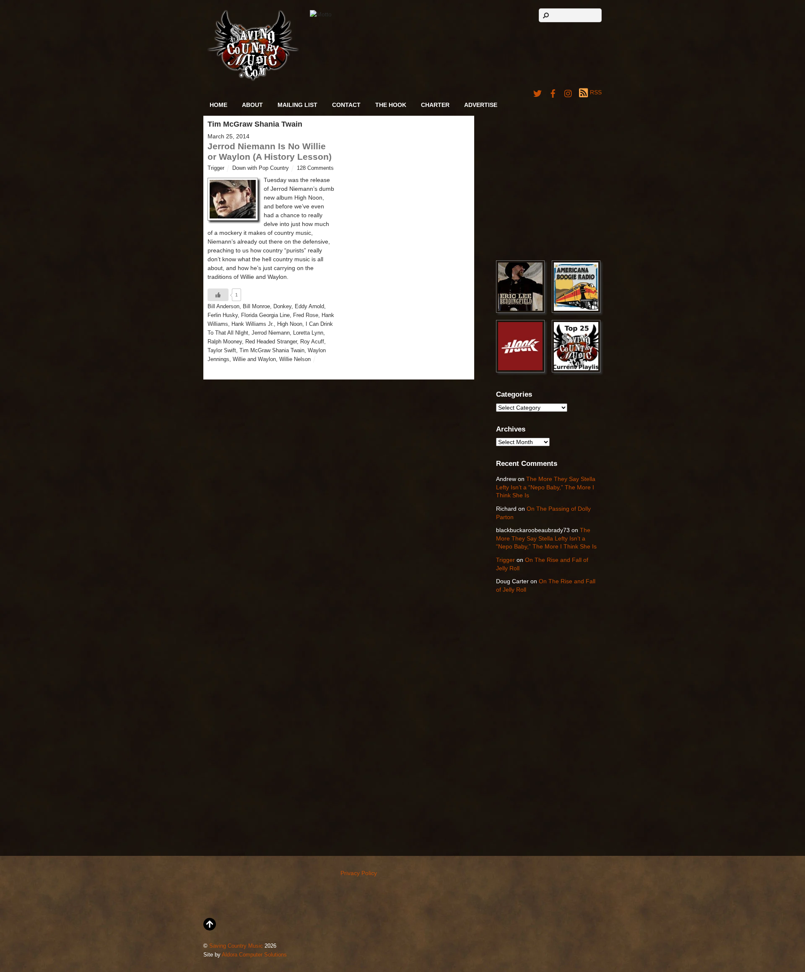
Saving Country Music (236, 946)
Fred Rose (305, 315)
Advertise (480, 104)
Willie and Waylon (254, 359)
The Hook (390, 104)
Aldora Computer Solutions (254, 955)
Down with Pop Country (260, 168)
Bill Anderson (223, 306)
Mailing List (297, 104)
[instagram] (568, 92)
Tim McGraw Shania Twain (271, 350)
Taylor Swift (222, 350)
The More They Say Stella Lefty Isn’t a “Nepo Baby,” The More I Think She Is (545, 487)
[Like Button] (218, 294)
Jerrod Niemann (271, 333)
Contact (346, 104)
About (252, 104)
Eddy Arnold (309, 306)
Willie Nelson (295, 359)
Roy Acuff (312, 342)
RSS (596, 92)
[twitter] (537, 92)
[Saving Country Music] (253, 79)
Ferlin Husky (223, 315)
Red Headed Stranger (271, 342)
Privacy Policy (358, 873)
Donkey (282, 306)
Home (218, 104)
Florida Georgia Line (265, 315)
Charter (435, 104)
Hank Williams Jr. (252, 324)
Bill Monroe (256, 306)
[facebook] (553, 92)
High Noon (289, 324)
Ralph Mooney (225, 342)
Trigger (216, 168)
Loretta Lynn (308, 333)
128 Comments (315, 168)
